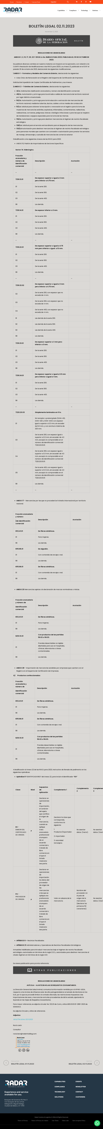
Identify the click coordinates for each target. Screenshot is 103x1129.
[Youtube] (90, 1)
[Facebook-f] (81, 1)
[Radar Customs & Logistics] (13, 10)
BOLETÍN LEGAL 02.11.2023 (23, 1019)
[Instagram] (86, 1)
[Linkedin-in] (76, 1)
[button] (97, 1123)
